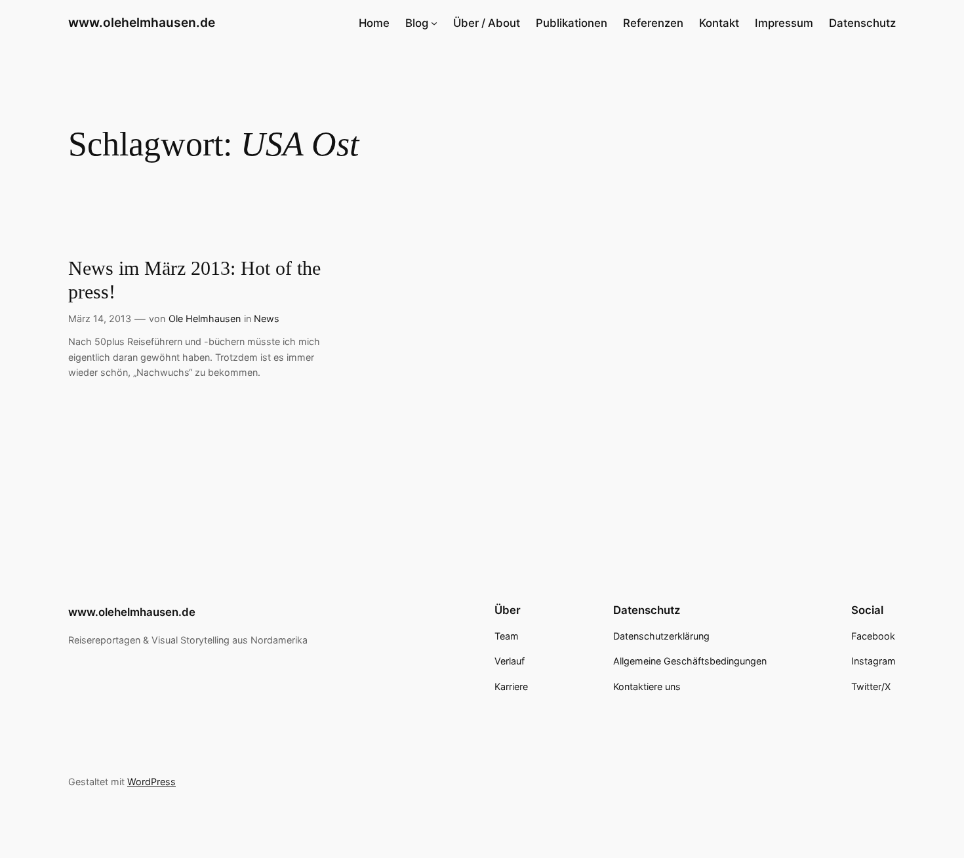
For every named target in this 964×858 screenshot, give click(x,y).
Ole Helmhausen (205, 318)
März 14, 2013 (99, 318)
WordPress (151, 781)
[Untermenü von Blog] (434, 23)
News (266, 318)
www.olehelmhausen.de (141, 22)
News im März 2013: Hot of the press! (194, 280)
